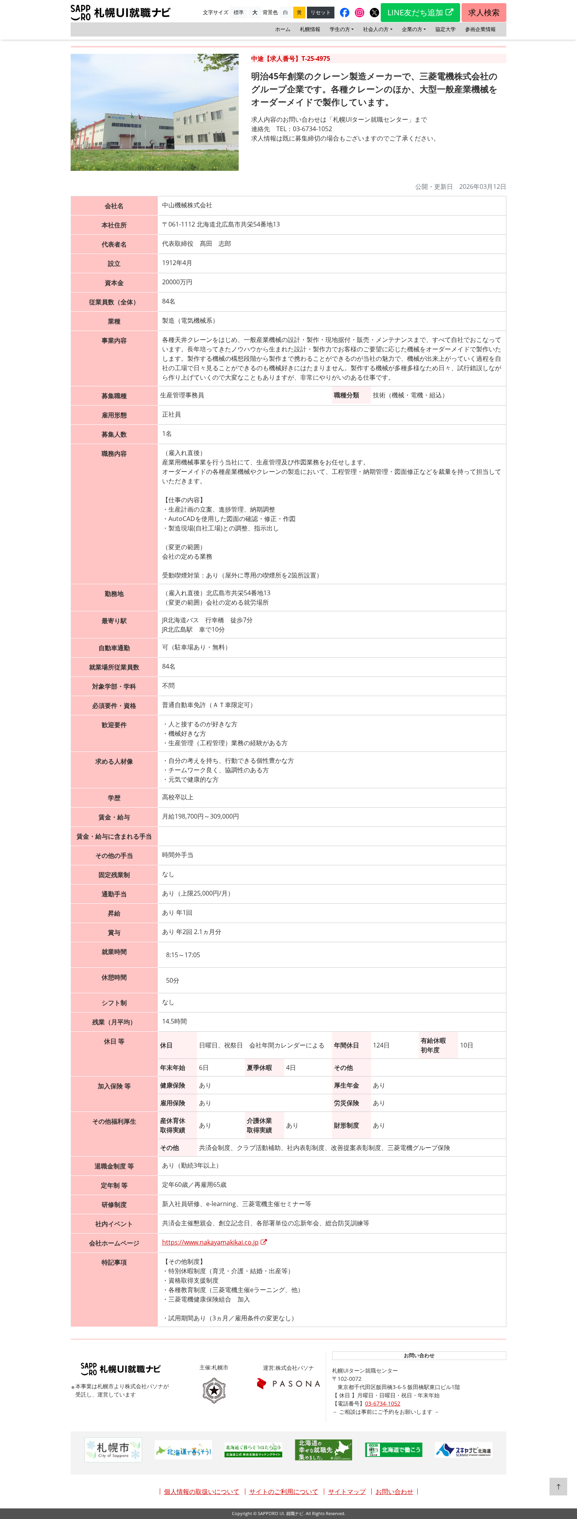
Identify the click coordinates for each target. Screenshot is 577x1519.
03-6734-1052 (382, 1403)
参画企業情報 (480, 29)
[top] (558, 1486)
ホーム (282, 29)
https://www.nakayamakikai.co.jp (210, 1242)
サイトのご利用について (283, 1491)
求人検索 (484, 12)
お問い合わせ (394, 1491)
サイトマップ (347, 1491)
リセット (320, 12)
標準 (239, 12)
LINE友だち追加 (415, 12)
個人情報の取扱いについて (201, 1491)
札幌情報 (310, 29)
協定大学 (445, 29)
